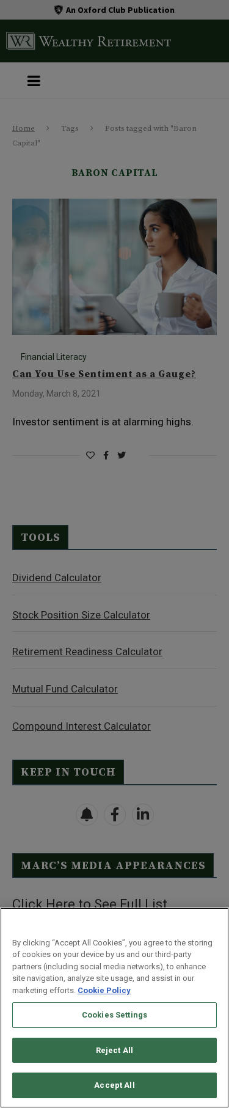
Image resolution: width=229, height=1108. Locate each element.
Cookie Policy (104, 990)
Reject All (114, 1050)
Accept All (114, 1085)
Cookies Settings (114, 1014)
